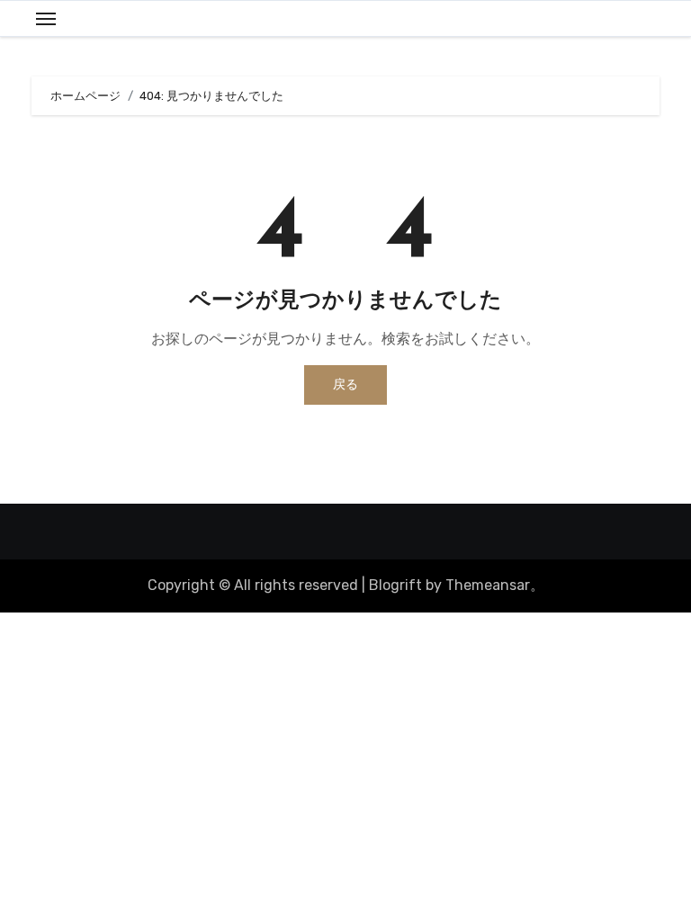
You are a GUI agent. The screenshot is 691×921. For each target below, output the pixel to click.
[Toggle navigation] (45, 19)
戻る (345, 384)
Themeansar (487, 585)
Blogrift (395, 585)
